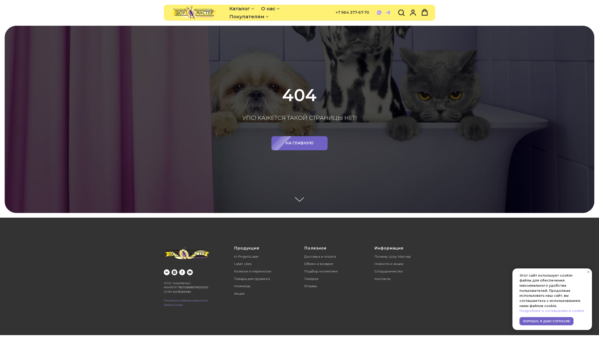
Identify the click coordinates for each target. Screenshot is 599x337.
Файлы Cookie (173, 305)
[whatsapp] (379, 12)
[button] (401, 12)
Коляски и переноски (252, 271)
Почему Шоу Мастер (392, 256)
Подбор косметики (321, 271)
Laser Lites (243, 264)
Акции (239, 293)
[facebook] (182, 272)
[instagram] (174, 272)
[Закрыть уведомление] (588, 272)
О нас (268, 8)
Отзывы (310, 286)
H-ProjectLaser (246, 256)
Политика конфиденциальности (186, 300)
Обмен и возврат (318, 264)
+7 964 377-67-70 (352, 12)
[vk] (167, 272)
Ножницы (242, 286)
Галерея (311, 279)
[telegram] (388, 12)
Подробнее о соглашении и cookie (551, 311)
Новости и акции (388, 264)
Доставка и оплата (320, 256)
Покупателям (246, 16)
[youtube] (190, 272)
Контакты (382, 279)
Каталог (239, 8)
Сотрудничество (388, 271)
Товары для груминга (252, 279)
